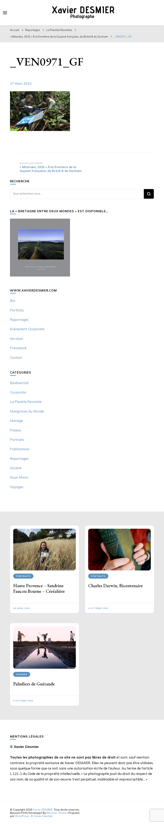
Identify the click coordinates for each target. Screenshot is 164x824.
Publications (19, 449)
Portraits (17, 439)
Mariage (16, 420)
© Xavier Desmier (42, 816)
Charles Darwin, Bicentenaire (115, 586)
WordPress (22, 816)
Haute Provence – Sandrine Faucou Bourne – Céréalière (39, 588)
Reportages (32, 30)
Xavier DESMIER (43, 809)
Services (16, 338)
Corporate (18, 392)
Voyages (16, 487)
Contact (16, 357)
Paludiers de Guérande (34, 684)
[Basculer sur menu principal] (5, 12)
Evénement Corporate (27, 329)
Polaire (15, 430)
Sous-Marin (19, 477)
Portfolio (17, 310)
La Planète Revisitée (59, 30)
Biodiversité (19, 383)
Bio (12, 300)
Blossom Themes (57, 812)
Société (15, 468)
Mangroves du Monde (27, 411)
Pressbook (18, 348)
